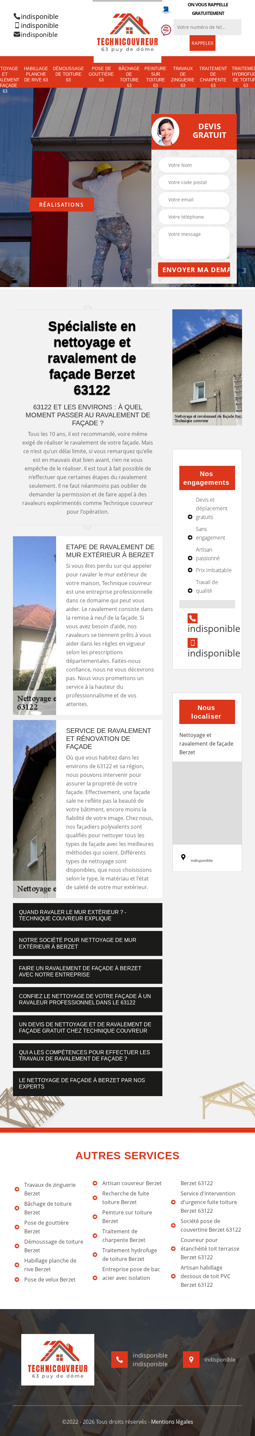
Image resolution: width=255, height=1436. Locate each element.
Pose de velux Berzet (50, 1279)
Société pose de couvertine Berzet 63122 (211, 1225)
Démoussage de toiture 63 (68, 74)
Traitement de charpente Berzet (123, 1236)
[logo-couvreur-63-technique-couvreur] (127, 32)
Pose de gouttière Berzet (46, 1227)
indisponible (39, 16)
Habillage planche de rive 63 (36, 74)
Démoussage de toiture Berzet (53, 1246)
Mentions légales (172, 1421)
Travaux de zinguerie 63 (183, 77)
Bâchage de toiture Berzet (48, 1208)
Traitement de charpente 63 (213, 77)
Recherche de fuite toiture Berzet (125, 1198)
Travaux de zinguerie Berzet (50, 1189)
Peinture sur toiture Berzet (127, 1217)
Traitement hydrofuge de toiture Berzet (129, 1255)
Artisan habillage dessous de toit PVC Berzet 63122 (205, 1276)
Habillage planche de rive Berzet (50, 1265)
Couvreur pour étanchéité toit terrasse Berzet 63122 (210, 1248)
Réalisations (61, 204)
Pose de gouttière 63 (101, 74)
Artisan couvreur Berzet (132, 1183)
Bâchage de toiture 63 (129, 77)
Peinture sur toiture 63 (155, 77)
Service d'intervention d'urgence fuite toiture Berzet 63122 (209, 1202)
